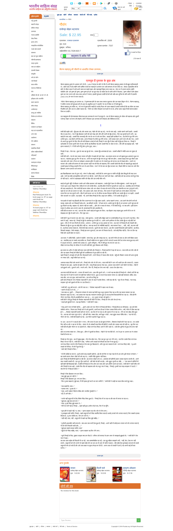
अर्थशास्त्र (34, 109)
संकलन (33, 120)
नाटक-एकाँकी (35, 35)
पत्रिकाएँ (33, 155)
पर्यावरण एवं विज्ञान (36, 127)
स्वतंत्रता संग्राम (36, 162)
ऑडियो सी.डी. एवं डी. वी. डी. (39, 95)
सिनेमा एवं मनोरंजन (36, 116)
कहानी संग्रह (35, 24)
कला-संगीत (34, 84)
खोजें (64, 15)
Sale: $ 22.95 (70, 35)
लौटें (63, 63)
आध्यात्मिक (62, 19)
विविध (32, 123)
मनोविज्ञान (34, 169)
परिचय (70, 15)
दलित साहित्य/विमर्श (36, 152)
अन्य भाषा (34, 134)
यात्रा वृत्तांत (34, 63)
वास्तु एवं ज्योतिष (36, 113)
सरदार (72, 467)
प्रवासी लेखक (35, 70)
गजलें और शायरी (36, 49)
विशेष (32, 176)
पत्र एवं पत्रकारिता (36, 130)
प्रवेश (95, 15)
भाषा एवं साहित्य (35, 67)
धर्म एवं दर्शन (34, 77)
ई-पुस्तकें (46, 16)
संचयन (33, 145)
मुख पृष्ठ (59, 15)
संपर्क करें (82, 15)
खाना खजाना (35, 102)
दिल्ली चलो (101, 467)
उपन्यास (33, 31)
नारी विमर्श (34, 81)
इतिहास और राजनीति (37, 99)
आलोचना (33, 138)
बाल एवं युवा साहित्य (37, 56)
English (138, 6)
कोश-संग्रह (34, 106)
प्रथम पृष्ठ (100, 74)
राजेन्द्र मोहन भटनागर (69, 29)
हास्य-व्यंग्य (34, 42)
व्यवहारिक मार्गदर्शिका (37, 45)
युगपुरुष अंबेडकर (129, 467)
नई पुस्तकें (34, 21)
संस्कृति (33, 74)
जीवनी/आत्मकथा (36, 60)
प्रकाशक (138, 3)
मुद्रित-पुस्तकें (35, 16)
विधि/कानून (34, 166)
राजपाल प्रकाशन (73, 41)
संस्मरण (33, 53)
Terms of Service (72, 526)
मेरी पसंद (89, 15)
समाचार (76, 15)
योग (32, 91)
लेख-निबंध (34, 38)
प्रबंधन (33, 159)
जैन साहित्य (34, 141)
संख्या (91, 35)
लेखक (130, 3)
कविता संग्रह (35, 28)
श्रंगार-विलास (35, 173)
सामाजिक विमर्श (35, 148)
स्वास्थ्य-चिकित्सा (36, 88)
